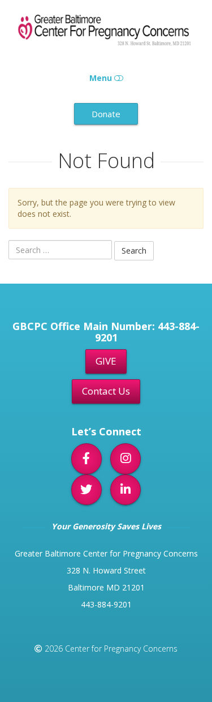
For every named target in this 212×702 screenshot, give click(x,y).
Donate (106, 113)
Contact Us (106, 390)
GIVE (106, 360)
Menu (101, 77)
